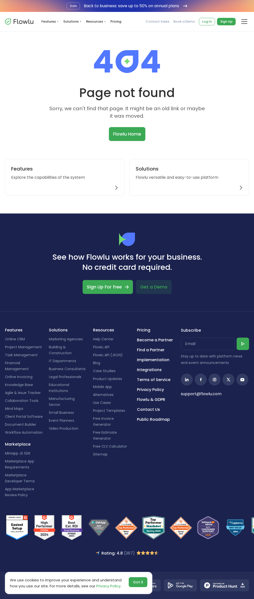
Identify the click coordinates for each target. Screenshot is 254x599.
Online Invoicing (18, 376)
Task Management (21, 354)
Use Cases (102, 402)
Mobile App (102, 386)
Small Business (61, 412)
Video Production (63, 428)
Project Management (23, 347)
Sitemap (100, 454)
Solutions (71, 21)
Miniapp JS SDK (18, 453)
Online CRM (15, 339)
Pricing (115, 21)
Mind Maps (14, 408)
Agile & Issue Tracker (23, 392)
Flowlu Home (127, 134)
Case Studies (104, 370)
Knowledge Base (19, 384)
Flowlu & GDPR (151, 399)
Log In (207, 21)
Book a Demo (184, 21)
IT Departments (62, 360)
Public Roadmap (153, 419)
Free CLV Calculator (110, 446)
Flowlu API (101, 347)
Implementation (153, 360)
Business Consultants (67, 368)
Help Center (103, 339)
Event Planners (61, 420)
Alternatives (103, 394)
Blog (96, 362)
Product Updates (107, 378)
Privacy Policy (150, 389)
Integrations (149, 370)
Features (48, 21)
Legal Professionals (65, 376)
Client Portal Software (24, 416)
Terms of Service (153, 380)
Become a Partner (155, 340)
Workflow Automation (24, 432)
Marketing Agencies (66, 339)
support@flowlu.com (201, 394)
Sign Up (226, 21)
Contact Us (148, 409)
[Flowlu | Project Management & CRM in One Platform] (19, 22)
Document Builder (20, 424)
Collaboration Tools (21, 400)
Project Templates (109, 410)
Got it (138, 582)
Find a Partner (150, 350)
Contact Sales (157, 21)
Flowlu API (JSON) (108, 354)
